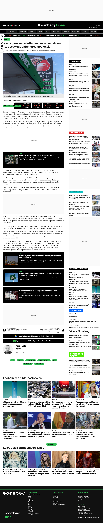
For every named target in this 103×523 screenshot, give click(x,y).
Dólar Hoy (55, 497)
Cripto (54, 500)
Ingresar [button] (98, 25)
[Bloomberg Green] (84, 354)
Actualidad (55, 499)
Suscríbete (80, 494)
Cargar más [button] (51, 444)
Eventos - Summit (82, 506)
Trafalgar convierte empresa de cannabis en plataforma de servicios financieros (17, 330)
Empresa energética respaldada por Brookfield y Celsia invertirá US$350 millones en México (78, 138)
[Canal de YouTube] (10, 493)
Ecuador (30, 506)
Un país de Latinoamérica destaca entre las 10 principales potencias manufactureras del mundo (79, 105)
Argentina (30, 499)
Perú (29, 504)
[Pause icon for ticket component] (4, 35)
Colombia (30, 500)
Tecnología (80, 499)
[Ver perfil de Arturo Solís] (9, 349)
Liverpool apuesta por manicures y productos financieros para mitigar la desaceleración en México (49, 331)
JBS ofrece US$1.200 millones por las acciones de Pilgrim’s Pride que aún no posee (79, 283)
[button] (1, 36)
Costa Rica (30, 510)
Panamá (30, 507)
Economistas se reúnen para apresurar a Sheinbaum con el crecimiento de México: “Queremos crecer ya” (79, 97)
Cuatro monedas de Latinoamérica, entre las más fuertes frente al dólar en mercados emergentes (79, 208)
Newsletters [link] (23, 31)
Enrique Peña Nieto (31, 360)
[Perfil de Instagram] (14, 493)
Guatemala (30, 514)
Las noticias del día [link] (11, 31)
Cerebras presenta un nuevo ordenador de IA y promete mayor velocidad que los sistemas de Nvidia (62, 405)
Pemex (12, 360)
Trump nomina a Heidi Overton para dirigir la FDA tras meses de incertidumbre (87, 404)
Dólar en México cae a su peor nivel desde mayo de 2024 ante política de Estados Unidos (79, 213)
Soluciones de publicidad (83, 515)
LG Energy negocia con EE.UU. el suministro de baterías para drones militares (78, 290)
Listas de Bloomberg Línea (59, 504)
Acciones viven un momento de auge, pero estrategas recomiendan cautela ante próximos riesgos (80, 305)
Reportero (18, 348)
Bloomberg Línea (27, 363)
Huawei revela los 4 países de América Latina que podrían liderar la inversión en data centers (79, 68)
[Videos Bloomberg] (84, 331)
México (6, 39)
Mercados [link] (32, 31)
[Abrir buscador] (8, 25)
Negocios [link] (85, 31)
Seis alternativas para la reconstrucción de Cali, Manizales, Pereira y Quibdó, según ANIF (86, 435)
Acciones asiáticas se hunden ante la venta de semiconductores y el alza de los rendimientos (14, 435)
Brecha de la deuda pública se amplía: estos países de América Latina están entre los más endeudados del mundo (78, 75)
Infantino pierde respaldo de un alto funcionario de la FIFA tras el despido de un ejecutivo (39, 435)
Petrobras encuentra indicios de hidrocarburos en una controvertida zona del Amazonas (79, 372)
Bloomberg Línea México (44, 360)
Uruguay (30, 509)
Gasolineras (20, 360)
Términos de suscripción (83, 497)
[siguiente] (63, 330)
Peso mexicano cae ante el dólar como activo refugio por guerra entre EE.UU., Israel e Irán (79, 202)
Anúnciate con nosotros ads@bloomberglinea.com (84, 510)
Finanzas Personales (58, 501)
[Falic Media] (90, 27)
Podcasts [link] (93, 31)
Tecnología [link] (66, 31)
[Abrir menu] (4, 25)
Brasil (29, 496)
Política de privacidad (83, 496)
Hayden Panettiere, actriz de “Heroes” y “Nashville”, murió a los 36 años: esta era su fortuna (63, 472)
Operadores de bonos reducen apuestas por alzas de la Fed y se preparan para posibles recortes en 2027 (79, 276)
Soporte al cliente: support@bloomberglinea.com (85, 512)
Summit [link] (40, 31)
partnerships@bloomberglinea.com (86, 508)
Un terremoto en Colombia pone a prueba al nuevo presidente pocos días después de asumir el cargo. (79, 342)
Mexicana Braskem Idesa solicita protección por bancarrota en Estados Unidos (79, 148)
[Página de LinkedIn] (17, 493)
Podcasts (55, 503)
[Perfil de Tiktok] (20, 493)
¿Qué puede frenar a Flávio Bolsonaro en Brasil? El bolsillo (83, 327)
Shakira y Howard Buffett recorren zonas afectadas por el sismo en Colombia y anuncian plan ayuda (39, 473)
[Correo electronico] (17, 352)
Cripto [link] (47, 31)
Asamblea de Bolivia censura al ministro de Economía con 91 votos (63, 435)
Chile (29, 503)
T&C (79, 500)
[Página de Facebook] (4, 493)
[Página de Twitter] (7, 493)
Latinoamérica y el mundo (34, 494)
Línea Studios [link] (75, 31)
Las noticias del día (39, 363)
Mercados (55, 496)
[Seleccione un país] (19, 25)
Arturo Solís (8, 100)
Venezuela (30, 501)
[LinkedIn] (23, 352)
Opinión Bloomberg (76, 310)
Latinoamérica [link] (56, 31)
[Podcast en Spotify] (23, 493)
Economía (55, 494)
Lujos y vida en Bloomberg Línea (23, 447)
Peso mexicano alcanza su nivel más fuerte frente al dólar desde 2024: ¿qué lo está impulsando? (79, 197)
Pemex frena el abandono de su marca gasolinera (36, 155)
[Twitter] (20, 352)
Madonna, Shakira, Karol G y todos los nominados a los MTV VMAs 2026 (14, 472)
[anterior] (4, 330)
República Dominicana (33, 513)
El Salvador (30, 511)
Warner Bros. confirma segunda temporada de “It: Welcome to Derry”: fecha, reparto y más (87, 472)
